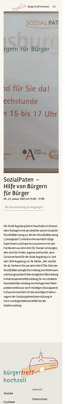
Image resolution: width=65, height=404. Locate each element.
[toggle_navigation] (54, 6)
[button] (31, 92)
